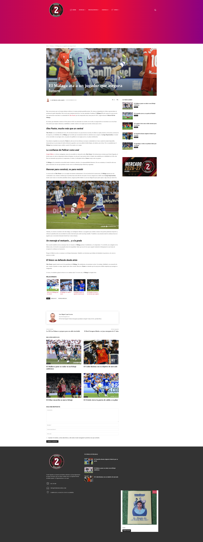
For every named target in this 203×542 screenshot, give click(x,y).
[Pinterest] (84, 105)
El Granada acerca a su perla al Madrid (144, 113)
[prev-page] (123, 152)
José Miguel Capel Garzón (58, 100)
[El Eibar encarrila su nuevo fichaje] (63, 385)
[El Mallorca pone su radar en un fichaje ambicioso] (63, 352)
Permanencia (58, 81)
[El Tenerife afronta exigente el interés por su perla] (127, 136)
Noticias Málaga (62, 298)
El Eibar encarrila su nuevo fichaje (59, 400)
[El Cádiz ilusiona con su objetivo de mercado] (101, 352)
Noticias (52, 46)
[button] (155, 9)
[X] (80, 105)
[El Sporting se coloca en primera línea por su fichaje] (127, 146)
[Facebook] (75, 105)
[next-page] (126, 152)
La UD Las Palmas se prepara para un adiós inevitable (63, 331)
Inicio (47, 46)
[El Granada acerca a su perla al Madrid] (127, 116)
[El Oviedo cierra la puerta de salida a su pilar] (101, 385)
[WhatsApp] (89, 105)
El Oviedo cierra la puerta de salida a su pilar (101, 400)
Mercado (136, 137)
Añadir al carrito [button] (126, 530)
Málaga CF (54, 298)
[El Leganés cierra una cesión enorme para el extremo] (127, 126)
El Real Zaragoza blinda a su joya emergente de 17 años (101, 331)
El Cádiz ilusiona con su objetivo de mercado (100, 367)
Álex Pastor (72, 115)
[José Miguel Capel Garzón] (48, 100)
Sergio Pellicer (50, 154)
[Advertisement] (101, 32)
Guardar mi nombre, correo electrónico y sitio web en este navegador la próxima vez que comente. (74, 437)
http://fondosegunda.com (64, 316)
